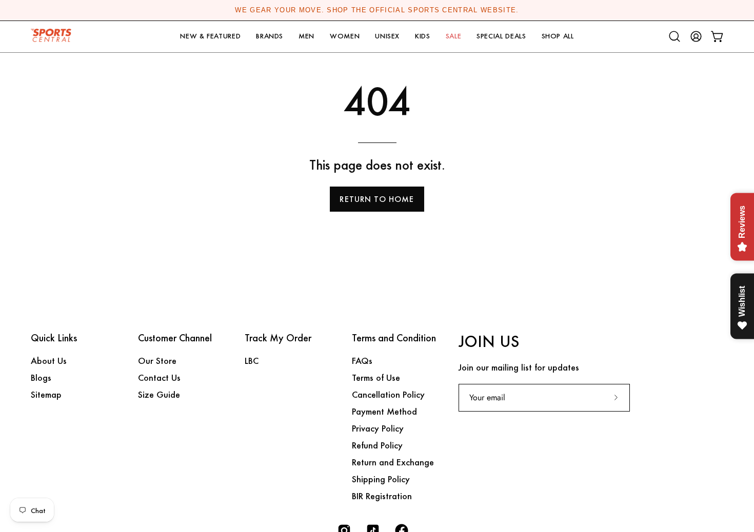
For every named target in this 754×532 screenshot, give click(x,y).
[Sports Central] (54, 37)
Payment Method (384, 411)
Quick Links (54, 338)
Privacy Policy (378, 428)
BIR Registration (382, 495)
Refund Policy (377, 445)
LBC (252, 360)
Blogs (41, 377)
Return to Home (377, 199)
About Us (49, 360)
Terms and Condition (394, 338)
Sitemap (46, 394)
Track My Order (278, 338)
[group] (377, 10)
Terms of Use (376, 377)
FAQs (362, 360)
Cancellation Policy (388, 394)
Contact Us (159, 377)
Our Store (157, 360)
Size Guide (159, 394)
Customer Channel (175, 338)
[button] (210, 36)
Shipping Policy (381, 479)
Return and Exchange (393, 462)
